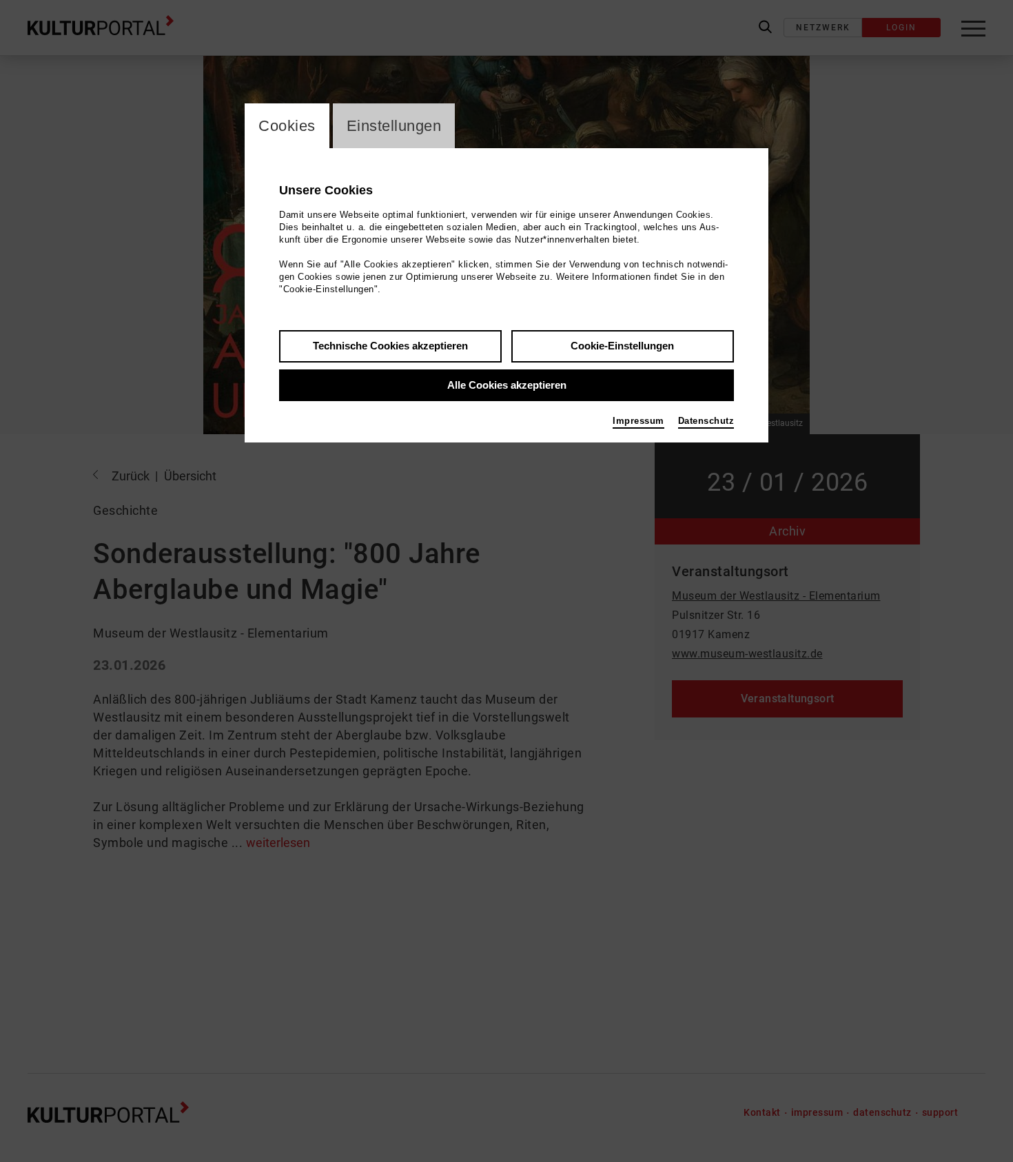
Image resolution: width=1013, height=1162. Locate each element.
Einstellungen (394, 125)
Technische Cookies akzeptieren (390, 345)
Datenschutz (706, 421)
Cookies (287, 125)
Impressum (638, 421)
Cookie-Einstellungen (622, 345)
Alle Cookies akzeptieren (506, 385)
